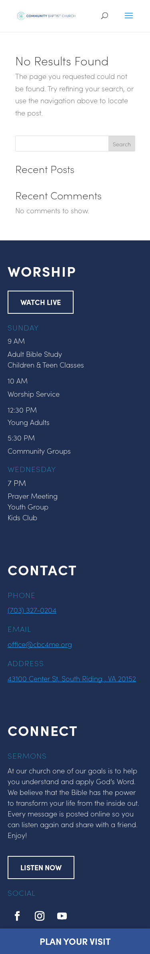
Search (122, 144)
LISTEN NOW (41, 867)
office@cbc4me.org (40, 644)
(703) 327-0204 (32, 610)
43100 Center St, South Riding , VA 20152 (72, 678)
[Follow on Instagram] (39, 916)
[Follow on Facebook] (17, 916)
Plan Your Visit (75, 941)
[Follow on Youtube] (62, 916)
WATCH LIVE (40, 302)
